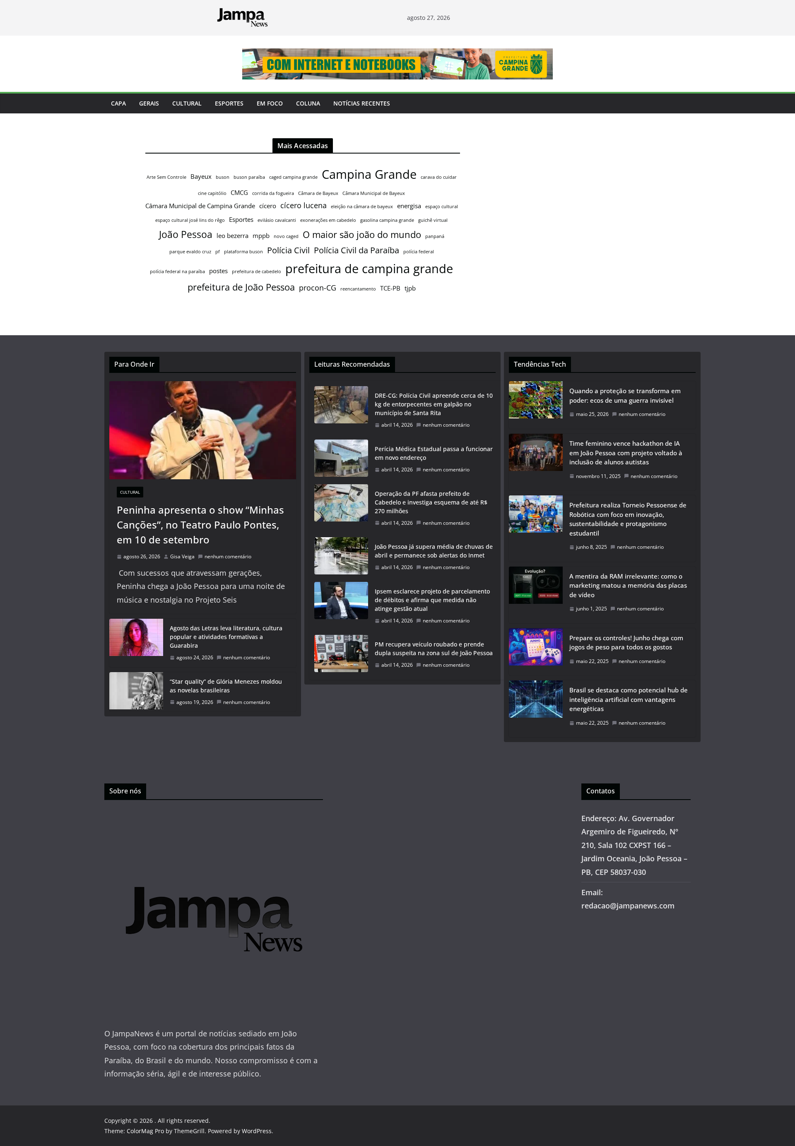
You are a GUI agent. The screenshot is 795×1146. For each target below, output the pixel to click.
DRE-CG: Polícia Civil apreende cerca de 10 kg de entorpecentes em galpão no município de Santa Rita (434, 404)
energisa (409, 206)
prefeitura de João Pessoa (241, 287)
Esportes (229, 103)
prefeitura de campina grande (369, 268)
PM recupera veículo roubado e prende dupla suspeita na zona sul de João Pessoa (434, 648)
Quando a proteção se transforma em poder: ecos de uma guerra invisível (625, 395)
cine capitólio (212, 193)
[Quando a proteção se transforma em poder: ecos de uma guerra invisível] (536, 405)
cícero (267, 206)
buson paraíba (249, 177)
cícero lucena (303, 205)
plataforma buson (243, 252)
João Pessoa (185, 234)
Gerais (149, 103)
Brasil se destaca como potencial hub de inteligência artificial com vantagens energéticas (628, 699)
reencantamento (358, 289)
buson (222, 177)
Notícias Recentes (361, 103)
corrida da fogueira (273, 193)
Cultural (187, 103)
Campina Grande (369, 174)
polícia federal (418, 252)
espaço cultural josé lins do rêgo (190, 220)
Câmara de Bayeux (318, 193)
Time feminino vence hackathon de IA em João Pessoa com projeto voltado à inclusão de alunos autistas (625, 452)
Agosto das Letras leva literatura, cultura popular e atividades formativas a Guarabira (226, 636)
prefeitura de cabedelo (256, 271)
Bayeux (201, 176)
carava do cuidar (439, 177)
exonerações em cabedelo (328, 220)
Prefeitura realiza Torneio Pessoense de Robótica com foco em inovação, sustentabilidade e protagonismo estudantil (628, 519)
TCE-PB (390, 288)
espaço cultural (441, 206)
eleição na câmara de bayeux (362, 206)
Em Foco (270, 103)
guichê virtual (433, 220)
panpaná (434, 236)
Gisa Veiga (182, 556)
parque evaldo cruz (190, 252)
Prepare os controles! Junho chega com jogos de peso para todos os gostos (626, 642)
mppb (261, 235)
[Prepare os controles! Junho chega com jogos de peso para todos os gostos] (536, 652)
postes (218, 271)
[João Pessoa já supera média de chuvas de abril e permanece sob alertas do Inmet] (341, 557)
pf (217, 252)
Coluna (308, 103)
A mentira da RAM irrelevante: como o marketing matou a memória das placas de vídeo (628, 585)
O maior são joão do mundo (362, 234)
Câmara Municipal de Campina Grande (200, 206)
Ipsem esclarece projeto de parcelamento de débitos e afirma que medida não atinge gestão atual (432, 600)
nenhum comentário (228, 556)
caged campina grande (293, 177)
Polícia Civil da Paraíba (356, 250)
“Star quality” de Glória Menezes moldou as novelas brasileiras (226, 686)
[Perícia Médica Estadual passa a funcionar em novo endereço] (341, 459)
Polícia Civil (288, 250)
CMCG (239, 192)
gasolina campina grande (387, 220)
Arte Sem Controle (166, 177)
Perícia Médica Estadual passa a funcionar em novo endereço (434, 453)
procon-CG (317, 288)
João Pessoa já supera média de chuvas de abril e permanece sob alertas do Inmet (434, 551)
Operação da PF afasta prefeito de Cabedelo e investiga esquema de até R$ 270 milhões (431, 502)
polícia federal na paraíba (177, 271)
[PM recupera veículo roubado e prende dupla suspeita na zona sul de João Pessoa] (341, 655)
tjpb (410, 288)
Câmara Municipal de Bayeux (373, 193)
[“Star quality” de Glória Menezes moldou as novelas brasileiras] (136, 692)
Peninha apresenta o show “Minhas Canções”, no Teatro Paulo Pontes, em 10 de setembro (200, 524)
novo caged (286, 236)
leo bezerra (232, 235)
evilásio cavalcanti (277, 220)
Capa (118, 103)
